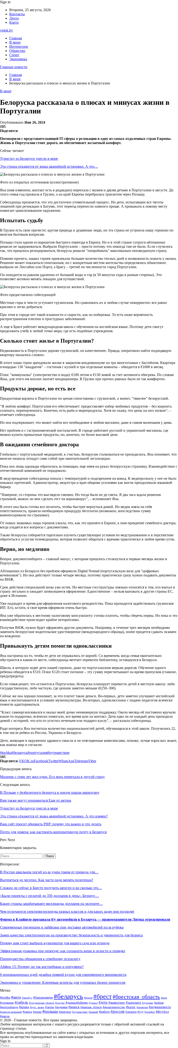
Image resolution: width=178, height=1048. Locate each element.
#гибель (21, 1002)
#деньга (93, 1002)
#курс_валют (37, 1007)
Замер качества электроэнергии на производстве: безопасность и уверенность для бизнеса (71, 935)
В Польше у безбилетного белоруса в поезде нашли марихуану (49, 792)
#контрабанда (9, 1007)
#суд (140, 1011)
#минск (73, 1007)
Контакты (17, 14)
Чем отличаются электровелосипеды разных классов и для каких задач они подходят (67, 911)
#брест (102, 996)
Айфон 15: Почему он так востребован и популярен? (42, 967)
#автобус (27, 998)
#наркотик (142, 1007)
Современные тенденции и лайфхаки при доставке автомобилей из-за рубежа (62, 927)
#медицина (61, 1007)
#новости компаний (11, 1011)
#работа (104, 1011)
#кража (24, 1007)
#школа (5, 1016)
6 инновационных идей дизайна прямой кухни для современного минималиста (63, 975)
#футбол (162, 1011)
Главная (15, 38)
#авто (16, 997)
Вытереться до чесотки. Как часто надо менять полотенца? (46, 880)
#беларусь (19, 753)
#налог (131, 1007)
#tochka (6, 753)
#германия (7, 1002)
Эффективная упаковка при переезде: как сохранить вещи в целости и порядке (62, 951)
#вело (164, 997)
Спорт (14, 55)
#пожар (37, 1011)
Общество (17, 51)
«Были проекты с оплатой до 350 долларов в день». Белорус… (49, 896)
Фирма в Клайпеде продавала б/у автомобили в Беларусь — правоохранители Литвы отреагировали (85, 919)
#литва (49, 1007)
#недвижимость (160, 1007)
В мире (15, 42)
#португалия (37, 753)
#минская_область (91, 1007)
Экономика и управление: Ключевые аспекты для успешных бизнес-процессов (62, 982)
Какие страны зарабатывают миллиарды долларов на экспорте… (51, 904)
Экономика (18, 59)
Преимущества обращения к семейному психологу (40, 959)
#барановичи (43, 997)
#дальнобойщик (77, 1002)
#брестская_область (136, 996)
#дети (103, 1002)
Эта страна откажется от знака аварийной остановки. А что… (49, 166)
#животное (116, 1002)
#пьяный (93, 1011)
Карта (14, 22)
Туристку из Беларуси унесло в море (29, 159)
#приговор (65, 1011)
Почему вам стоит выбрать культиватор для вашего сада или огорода (54, 943)
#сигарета (131, 1011)
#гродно (60, 1002)
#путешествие (58, 753)
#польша (50, 1011)
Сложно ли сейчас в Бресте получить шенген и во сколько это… (51, 888)
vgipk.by (6, 30)
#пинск (27, 1011)
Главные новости (13, 67)
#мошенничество (114, 1007)
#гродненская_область (41, 1003)
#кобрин (159, 1002)
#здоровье (147, 1002)
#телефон (149, 1011)
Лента (14, 18)
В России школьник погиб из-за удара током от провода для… (49, 872)
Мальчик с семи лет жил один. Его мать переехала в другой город (52, 777)
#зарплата (133, 1002)
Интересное (18, 46)
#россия (117, 1011)
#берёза (88, 997)
